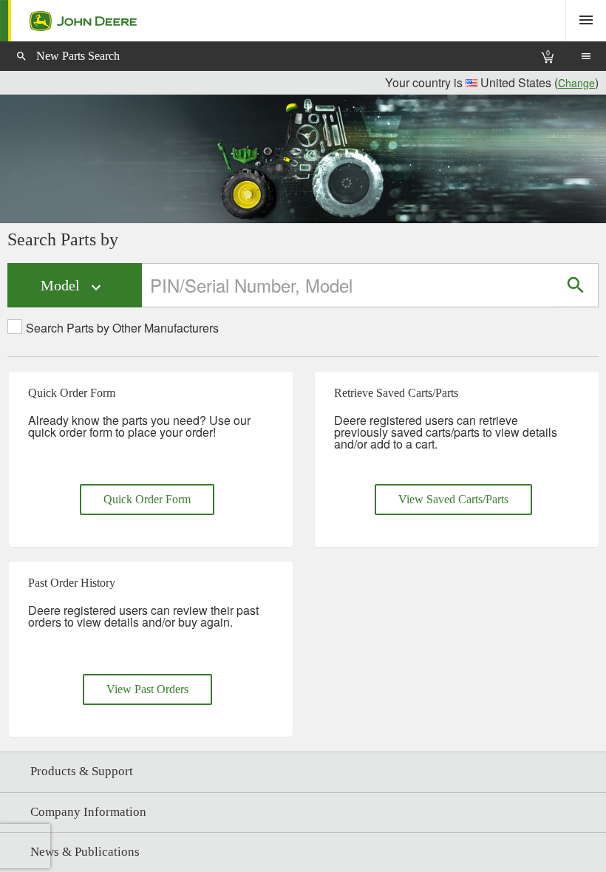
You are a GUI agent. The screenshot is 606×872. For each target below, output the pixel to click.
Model (73, 286)
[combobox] (348, 285)
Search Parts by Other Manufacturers (122, 328)
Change (576, 82)
